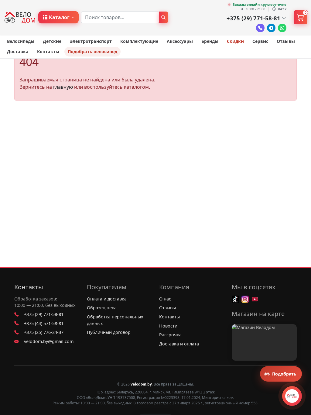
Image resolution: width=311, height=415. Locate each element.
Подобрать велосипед (92, 51)
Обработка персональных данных (115, 320)
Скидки (235, 41)
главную (63, 87)
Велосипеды (20, 41)
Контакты (48, 51)
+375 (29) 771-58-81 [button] (253, 18)
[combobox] (120, 17)
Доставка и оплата (179, 344)
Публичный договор (109, 332)
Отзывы (286, 41)
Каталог (59, 17)
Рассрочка (170, 335)
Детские (52, 41)
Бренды (209, 41)
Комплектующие (139, 41)
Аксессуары (180, 41)
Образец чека (102, 307)
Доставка (18, 51)
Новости (168, 326)
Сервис (260, 41)
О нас (165, 299)
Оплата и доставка (107, 299)
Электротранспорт (91, 41)
